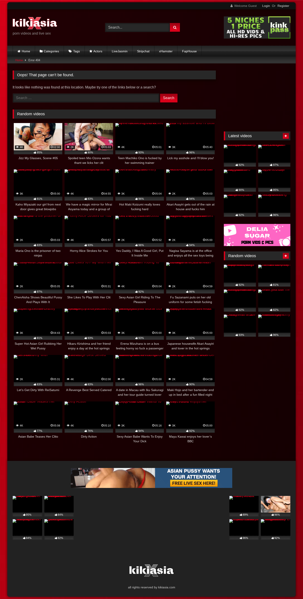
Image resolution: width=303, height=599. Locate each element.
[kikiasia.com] (35, 24)
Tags (76, 51)
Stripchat (143, 51)
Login (266, 6)
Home (26, 51)
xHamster (166, 51)
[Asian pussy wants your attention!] (151, 487)
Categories (51, 51)
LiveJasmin (120, 51)
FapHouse (189, 51)
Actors (97, 51)
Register (283, 6)
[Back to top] (289, 585)
